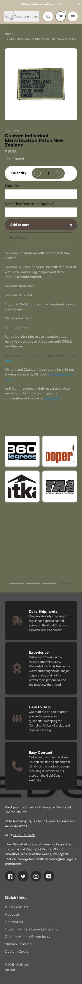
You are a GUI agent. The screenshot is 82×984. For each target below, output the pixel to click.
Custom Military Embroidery (27, 936)
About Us (12, 914)
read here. (51, 398)
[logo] (60, 451)
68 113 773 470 (24, 835)
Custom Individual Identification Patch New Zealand (40, 39)
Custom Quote (16, 951)
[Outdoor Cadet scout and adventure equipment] (22, 451)
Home (9, 34)
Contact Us (14, 922)
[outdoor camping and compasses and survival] (22, 486)
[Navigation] (73, 16)
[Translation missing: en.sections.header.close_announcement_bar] (79, 4)
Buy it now (18, 237)
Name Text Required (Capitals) (29, 204)
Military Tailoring (18, 944)
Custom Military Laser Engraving (31, 929)
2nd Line (12, 185)
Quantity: (19, 173)
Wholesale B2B (17, 907)
